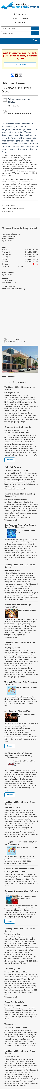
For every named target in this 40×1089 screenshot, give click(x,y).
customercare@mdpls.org (11, 234)
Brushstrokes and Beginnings (18, 605)
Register (10, 460)
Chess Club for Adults (14, 1001)
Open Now (21, 22)
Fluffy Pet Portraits (12, 467)
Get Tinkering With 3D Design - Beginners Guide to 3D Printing (18, 755)
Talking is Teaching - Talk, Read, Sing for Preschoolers (20, 842)
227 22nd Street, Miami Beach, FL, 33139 (16, 340)
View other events (20, 64)
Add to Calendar (13, 106)
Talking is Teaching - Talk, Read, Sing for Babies (20, 683)
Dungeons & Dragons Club (21, 892)
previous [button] (5, 266)
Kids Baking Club (12, 968)
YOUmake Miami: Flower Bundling (20, 494)
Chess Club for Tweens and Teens (19, 868)
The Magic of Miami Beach (19, 388)
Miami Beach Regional (19, 113)
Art (13, 211)
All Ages (12, 205)
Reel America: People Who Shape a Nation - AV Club (20, 525)
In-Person (13, 208)
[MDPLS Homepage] (20, 5)
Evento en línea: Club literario (17, 427)
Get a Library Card (21, 18)
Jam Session (17, 711)
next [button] (35, 266)
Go (35, 28)
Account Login (20, 14)
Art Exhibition (20, 208)
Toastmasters (10, 1024)
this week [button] (20, 266)
